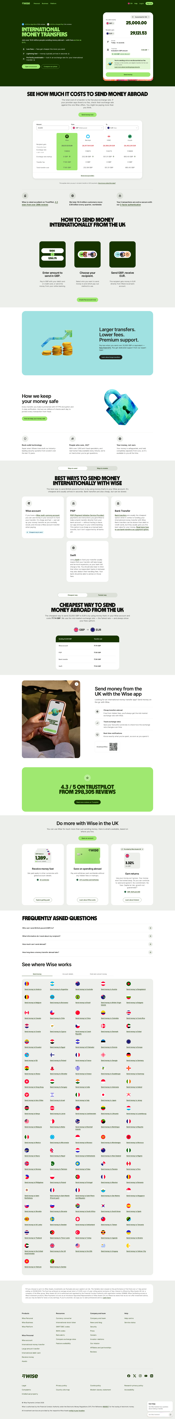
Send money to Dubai (134, 1031)
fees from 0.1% (105, 348)
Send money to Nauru (32, 1156)
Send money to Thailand (33, 1238)
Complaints (26, 1390)
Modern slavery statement (100, 1390)
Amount (38, 124)
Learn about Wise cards (87, 900)
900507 (106, 1407)
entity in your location (77, 1411)
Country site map (63, 1390)
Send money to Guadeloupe (110, 1074)
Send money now (87, 115)
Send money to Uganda (109, 1238)
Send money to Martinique (110, 1127)
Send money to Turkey (83, 1238)
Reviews (93, 1352)
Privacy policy (61, 1386)
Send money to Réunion (109, 1182)
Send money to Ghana (32, 1074)
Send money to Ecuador (33, 1047)
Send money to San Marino (110, 1196)
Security (93, 1327)
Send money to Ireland (134, 1087)
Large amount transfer (31, 1349)
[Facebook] (128, 1376)
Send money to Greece (83, 1074)
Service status (130, 1322)
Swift (73, 555)
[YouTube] (145, 1376)
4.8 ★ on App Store (35, 24)
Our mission (95, 1343)
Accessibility (129, 1390)
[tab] (72, 468)
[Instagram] (140, 1376)
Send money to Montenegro (111, 1142)
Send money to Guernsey (135, 1074)
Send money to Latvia (57, 1114)
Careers (93, 1335)
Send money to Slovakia (33, 1211)
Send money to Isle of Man (34, 1100)
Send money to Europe (134, 1047)
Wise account (27, 1340)
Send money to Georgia (109, 1060)
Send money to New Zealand (111, 1156)
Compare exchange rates (66, 1339)
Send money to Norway (33, 1169)
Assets (24, 1361)
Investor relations (97, 1339)
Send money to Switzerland (85, 1225)
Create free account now (87, 300)
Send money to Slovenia (58, 1211)
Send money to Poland (58, 1182)
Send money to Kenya (32, 1114)
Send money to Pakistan (58, 1169)
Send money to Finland (58, 1060)
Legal (24, 1386)
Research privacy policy (133, 1386)
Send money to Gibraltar (58, 1074)
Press (92, 1331)
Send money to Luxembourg (136, 1114)
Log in (141, 3)
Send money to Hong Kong (34, 1087)
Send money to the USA (83, 1251)
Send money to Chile (57, 1018)
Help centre (129, 1318)
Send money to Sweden (58, 1225)
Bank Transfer (122, 510)
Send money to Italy (82, 1100)
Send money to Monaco (83, 1142)
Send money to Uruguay (109, 1251)
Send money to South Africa (85, 1211)
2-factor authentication (130, 205)
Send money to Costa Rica (135, 1018)
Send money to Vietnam (33, 1267)
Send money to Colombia (110, 1018)
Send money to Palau (82, 1169)
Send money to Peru (133, 1169)
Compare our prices (50, 66)
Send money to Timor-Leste (60, 1238)
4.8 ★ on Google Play (61, 24)
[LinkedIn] (151, 1376)
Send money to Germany (135, 1060)
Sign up (149, 3)
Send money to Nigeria (134, 1156)
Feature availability (63, 1343)
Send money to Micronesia (59, 1142)
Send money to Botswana (59, 1002)
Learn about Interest (132, 900)
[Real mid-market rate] (70, 156)
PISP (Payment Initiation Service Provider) (87, 515)
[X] (134, 1376)
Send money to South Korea (111, 1211)
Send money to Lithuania (109, 1114)
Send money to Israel (57, 1100)
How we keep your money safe (34, 419)
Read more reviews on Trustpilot (87, 802)
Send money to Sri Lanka (33, 1225)
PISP (72, 510)
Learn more (107, 1298)
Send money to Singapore (135, 1196)
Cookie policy (95, 1386)
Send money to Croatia (33, 1031)
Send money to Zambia (58, 1267)
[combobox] (110, 23)
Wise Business (27, 1322)
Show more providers (87, 175)
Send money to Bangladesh (136, 989)
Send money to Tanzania (135, 1225)
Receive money (28, 1357)
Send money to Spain (133, 1211)
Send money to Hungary (58, 1087)
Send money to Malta (57, 1127)
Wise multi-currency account (48, 515)
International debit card (31, 1353)
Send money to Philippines (34, 1182)
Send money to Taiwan (109, 1225)
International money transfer (33, 1344)
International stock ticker (66, 1322)
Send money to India (82, 1087)
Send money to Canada (33, 1018)
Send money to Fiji (31, 1060)
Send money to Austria (109, 989)
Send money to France (83, 1060)
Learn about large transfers (111, 357)
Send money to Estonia (109, 1047)
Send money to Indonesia (110, 1087)
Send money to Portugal (83, 1182)
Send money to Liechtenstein (85, 1114)
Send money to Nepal (57, 1156)
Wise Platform (27, 1327)
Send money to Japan (108, 1100)
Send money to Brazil (82, 1002)
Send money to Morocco (135, 1142)
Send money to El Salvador (84, 1047)
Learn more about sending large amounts (127, 67)
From (72, 124)
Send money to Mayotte (134, 1127)
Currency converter (64, 1318)
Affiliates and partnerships (100, 1348)
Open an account (31, 66)
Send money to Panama (109, 1169)
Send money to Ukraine (134, 1238)
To (106, 124)
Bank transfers (121, 515)
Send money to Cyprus (58, 1031)
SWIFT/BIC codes (63, 1327)
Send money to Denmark (109, 1031)
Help (135, 3)
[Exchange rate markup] (93, 156)
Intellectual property (30, 1394)
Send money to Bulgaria (134, 1002)
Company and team (98, 1318)
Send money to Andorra (33, 989)
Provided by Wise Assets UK (132, 849)
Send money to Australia (84, 989)
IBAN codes (60, 1331)
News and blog (96, 1322)
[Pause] (76, 684)
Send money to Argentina (59, 989)
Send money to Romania (134, 1182)
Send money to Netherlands (85, 1156)
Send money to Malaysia (33, 1127)
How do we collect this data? (107, 183)
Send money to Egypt (57, 1047)
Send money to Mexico (33, 1142)
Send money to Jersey (134, 1100)
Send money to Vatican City (136, 1251)
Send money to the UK (58, 1251)
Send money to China (83, 1018)
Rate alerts (60, 1335)
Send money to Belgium (33, 1002)
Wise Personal (27, 1318)
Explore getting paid (43, 900)
